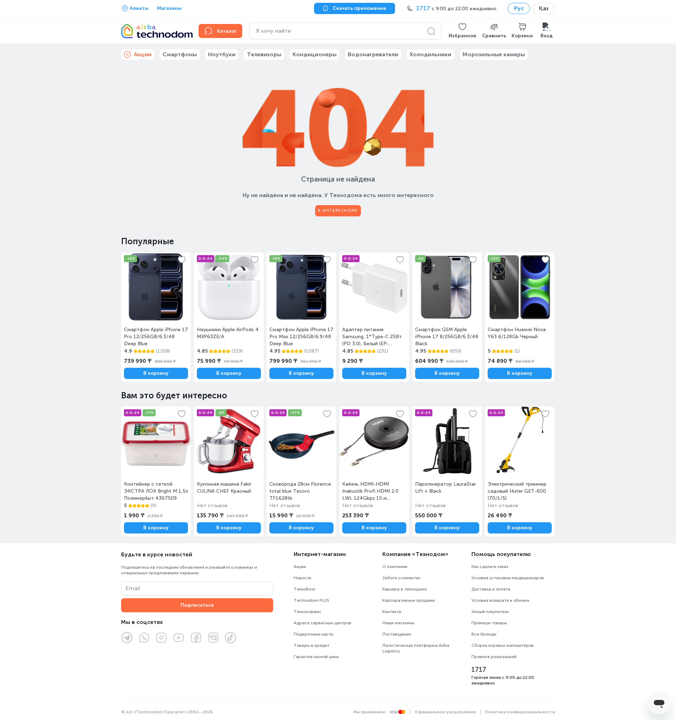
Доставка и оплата (490, 589)
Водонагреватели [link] (373, 54)
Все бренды (483, 634)
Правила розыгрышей (494, 656)
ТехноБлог (304, 589)
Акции (300, 566)
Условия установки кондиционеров (507, 577)
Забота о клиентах (401, 577)
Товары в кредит (311, 645)
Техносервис (307, 611)
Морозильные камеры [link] (494, 54)
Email (133, 588)
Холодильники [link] (430, 54)
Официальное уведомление (445, 711)
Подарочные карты (313, 634)
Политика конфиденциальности (520, 711)
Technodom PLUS (311, 600)
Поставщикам (396, 634)
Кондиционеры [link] (315, 54)
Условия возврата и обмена (500, 600)
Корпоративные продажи (408, 600)
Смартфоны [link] (180, 54)
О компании (394, 566)
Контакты (391, 611)
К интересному (338, 210)
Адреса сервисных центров (322, 622)
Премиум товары (489, 622)
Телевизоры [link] (264, 54)
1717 (478, 670)
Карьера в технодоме (404, 589)
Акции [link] (142, 54)
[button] (462, 31)
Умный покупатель (490, 611)
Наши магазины (398, 622)
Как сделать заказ (489, 566)
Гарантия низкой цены (316, 656)
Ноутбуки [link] (222, 54)
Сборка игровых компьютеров (502, 645)
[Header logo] (155, 31)
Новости (302, 577)
